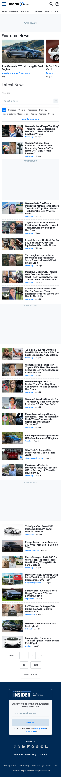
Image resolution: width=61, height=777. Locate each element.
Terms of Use (30, 731)
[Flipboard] (28, 746)
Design (28, 646)
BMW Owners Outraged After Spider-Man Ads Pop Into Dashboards (40, 609)
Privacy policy (10, 765)
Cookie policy (23, 765)
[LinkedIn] (23, 746)
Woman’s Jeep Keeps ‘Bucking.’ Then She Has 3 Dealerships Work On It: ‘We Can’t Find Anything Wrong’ (42, 130)
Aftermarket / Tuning (34, 458)
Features (24, 11)
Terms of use (51, 765)
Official (28, 629)
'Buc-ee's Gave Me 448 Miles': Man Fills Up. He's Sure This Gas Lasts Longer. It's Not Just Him (42, 352)
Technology (30, 614)
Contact (42, 754)
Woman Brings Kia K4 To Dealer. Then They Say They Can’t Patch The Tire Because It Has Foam (42, 385)
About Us (18, 754)
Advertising (30, 754)
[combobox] (30, 101)
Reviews (13, 11)
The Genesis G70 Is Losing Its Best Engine (22, 67)
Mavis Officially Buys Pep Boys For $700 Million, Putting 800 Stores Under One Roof (41, 577)
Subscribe (30, 722)
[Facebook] (14, 746)
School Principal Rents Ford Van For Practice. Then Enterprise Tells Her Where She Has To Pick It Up (42, 292)
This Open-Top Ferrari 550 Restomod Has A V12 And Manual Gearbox (39, 529)
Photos (48, 11)
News (4, 11)
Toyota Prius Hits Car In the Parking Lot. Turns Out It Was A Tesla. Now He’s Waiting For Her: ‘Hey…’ (41, 226)
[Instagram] (37, 746)
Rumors (49, 73)
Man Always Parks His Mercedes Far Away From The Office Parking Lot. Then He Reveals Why (41, 468)
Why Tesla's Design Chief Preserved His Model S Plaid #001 (40, 452)
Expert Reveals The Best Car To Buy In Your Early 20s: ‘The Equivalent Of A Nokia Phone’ (42, 243)
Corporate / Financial (34, 583)
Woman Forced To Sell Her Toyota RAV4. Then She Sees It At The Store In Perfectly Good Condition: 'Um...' (41, 368)
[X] (19, 746)
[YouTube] (41, 746)
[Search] (51, 4)
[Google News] (32, 746)
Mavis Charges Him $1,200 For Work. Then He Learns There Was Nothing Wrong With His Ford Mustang (41, 561)
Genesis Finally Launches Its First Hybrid (40, 625)
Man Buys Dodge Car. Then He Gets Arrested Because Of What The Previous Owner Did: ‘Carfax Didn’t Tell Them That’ (41, 275)
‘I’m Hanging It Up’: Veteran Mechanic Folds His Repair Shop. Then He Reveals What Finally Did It (40, 259)
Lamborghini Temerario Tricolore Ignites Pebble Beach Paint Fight (42, 640)
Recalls (28, 441)
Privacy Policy (40, 729)
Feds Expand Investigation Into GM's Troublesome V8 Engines (42, 437)
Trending (29, 137)
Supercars (29, 534)
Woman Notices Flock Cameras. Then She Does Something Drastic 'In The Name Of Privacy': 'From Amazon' (39, 148)
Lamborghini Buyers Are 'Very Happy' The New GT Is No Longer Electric (41, 593)
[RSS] (46, 746)
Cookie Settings (37, 765)
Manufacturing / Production (16, 73)
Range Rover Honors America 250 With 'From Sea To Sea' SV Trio (41, 545)
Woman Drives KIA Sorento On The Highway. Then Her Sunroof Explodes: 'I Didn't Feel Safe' (42, 401)
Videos (38, 11)
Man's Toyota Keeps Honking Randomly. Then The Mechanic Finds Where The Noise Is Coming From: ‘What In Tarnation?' (42, 419)
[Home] (19, 4)
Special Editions (32, 550)
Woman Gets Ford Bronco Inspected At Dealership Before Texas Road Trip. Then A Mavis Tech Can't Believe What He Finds (42, 208)
